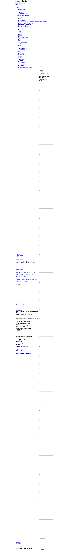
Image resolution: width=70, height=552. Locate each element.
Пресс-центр (20, 57)
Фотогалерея (22, 13)
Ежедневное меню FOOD (21, 34)
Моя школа (16, 4)
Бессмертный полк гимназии (22, 65)
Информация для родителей (22, 36)
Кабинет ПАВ (20, 55)
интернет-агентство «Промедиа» (46, 547)
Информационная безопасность (22, 38)
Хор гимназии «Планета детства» (23, 64)
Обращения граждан (21, 10)
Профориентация (22, 49)
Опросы (21, 14)
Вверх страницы (17, 539)
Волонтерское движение (21, 53)
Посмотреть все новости (19, 269)
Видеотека (21, 60)
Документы (20, 17)
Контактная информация (21, 9)
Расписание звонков (21, 29)
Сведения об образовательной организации (23, 15)
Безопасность (20, 35)
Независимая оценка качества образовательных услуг (23, 353)
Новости (21, 11)
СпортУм (19, 51)
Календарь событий (22, 12)
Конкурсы (21, 44)
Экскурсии (21, 43)
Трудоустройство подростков (22, 62)
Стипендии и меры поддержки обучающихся (24, 24)
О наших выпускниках (21, 8)
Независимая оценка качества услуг (23, 26)
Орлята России (20, 39)
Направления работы (19, 543)
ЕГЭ (20, 31)
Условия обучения (19, 27)
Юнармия (19, 61)
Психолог (19, 45)
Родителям (21, 47)
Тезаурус (21, 50)
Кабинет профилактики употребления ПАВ (22, 346)
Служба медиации (20, 56)
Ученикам (21, 46)
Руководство (20, 19)
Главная (42, 70)
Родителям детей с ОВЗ (23, 48)
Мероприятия (43, 72)
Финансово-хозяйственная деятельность (23, 22)
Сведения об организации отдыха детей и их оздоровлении (25, 67)
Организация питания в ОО (22, 25)
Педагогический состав (21, 20)
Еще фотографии (42, 538)
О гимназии (18, 7)
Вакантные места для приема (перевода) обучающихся (25, 23)
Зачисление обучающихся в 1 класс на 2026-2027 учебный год (24, 261)
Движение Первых (21, 54)
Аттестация (20, 30)
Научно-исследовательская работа (24, 42)
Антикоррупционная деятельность (23, 37)
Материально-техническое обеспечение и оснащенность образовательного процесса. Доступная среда (32, 21)
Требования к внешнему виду (22, 28)
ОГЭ (20, 32)
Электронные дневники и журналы (20, 3)
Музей (19, 40)
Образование (20, 18)
